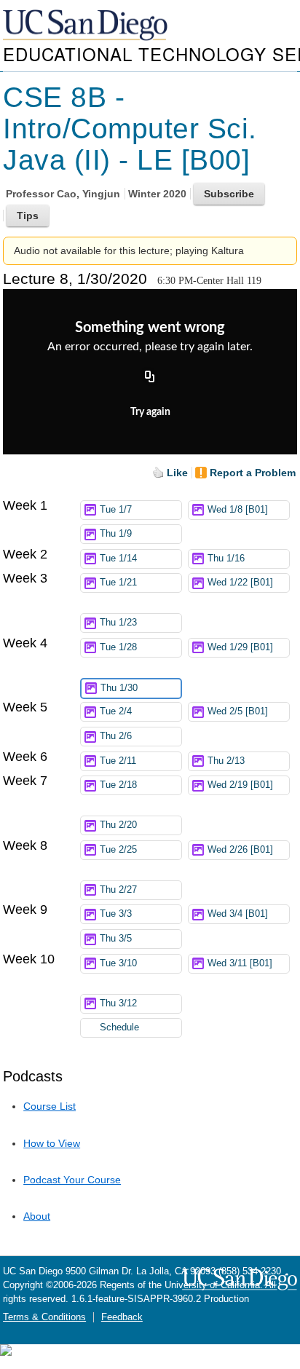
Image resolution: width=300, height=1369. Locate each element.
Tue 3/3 (116, 914)
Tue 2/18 (118, 785)
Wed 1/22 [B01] (240, 582)
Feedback (122, 1317)
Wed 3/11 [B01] (240, 963)
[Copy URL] (150, 378)
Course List (49, 1106)
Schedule (119, 1027)
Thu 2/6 (116, 736)
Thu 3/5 (116, 939)
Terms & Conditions (44, 1317)
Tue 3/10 (118, 963)
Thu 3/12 (118, 1003)
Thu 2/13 (226, 761)
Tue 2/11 (118, 761)
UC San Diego (86, 25)
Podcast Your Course (72, 1179)
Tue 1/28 (118, 647)
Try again (150, 412)
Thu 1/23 (118, 623)
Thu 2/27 (118, 890)
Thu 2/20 (118, 825)
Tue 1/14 (118, 558)
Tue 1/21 (118, 582)
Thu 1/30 (119, 688)
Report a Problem (253, 472)
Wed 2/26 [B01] (240, 850)
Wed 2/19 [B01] (240, 785)
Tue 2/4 (116, 711)
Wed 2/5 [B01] (238, 711)
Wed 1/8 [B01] (238, 510)
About (36, 1216)
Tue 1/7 (116, 510)
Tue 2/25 (118, 850)
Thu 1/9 (116, 534)
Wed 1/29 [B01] (240, 647)
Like (177, 472)
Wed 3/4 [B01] (238, 914)
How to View (51, 1143)
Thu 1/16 (226, 558)
